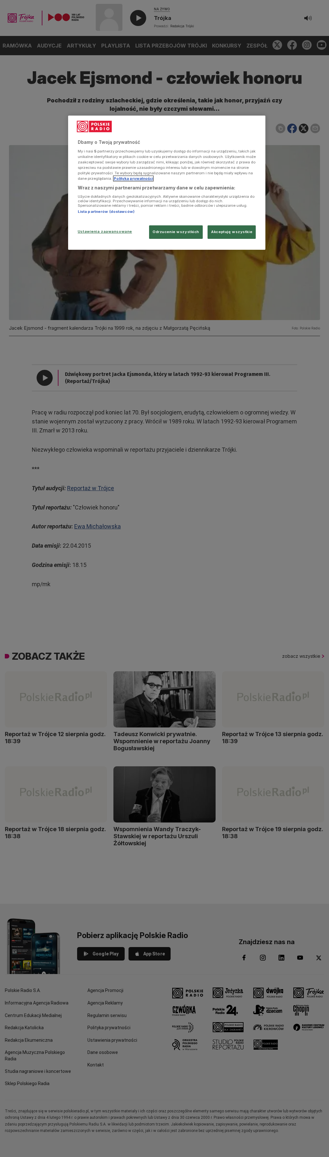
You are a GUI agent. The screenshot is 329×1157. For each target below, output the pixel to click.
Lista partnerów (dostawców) (106, 211)
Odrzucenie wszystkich (176, 232)
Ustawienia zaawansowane (105, 231)
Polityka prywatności (133, 178)
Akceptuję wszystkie (231, 232)
